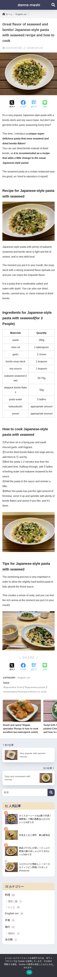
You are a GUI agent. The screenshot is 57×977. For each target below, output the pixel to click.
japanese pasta (36, 687)
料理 (10, 894)
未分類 (10, 939)
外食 (9, 920)
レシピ (13, 907)
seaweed (10, 691)
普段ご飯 (14, 901)
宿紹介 (13, 933)
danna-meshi (29, 5)
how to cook (39, 691)
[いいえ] (53, 965)
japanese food (13, 687)
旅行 (9, 927)
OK (29, 972)
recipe (24, 691)
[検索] (51, 792)
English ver (24, 677)
